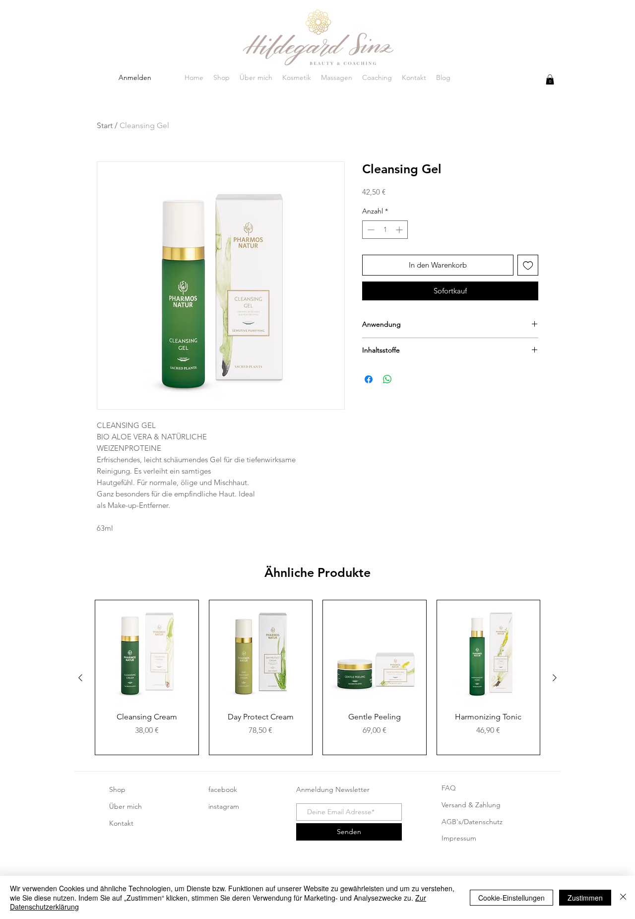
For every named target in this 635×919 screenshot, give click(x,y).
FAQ (449, 787)
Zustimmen (585, 898)
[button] (550, 79)
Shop (117, 789)
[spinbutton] (385, 229)
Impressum (459, 838)
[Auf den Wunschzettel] (528, 265)
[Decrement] (370, 229)
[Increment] (400, 229)
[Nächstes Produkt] (555, 678)
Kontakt (121, 823)
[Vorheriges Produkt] (80, 678)
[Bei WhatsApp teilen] (387, 379)
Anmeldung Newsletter (333, 789)
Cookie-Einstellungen (511, 898)
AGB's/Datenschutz (472, 821)
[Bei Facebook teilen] (369, 379)
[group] (317, 677)
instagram (223, 806)
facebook (222, 789)
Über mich (125, 806)
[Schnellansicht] (146, 652)
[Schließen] (623, 897)
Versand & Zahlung (471, 804)
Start (105, 125)
